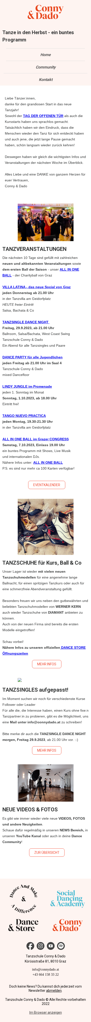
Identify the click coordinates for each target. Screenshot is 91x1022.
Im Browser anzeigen (45, 1012)
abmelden (54, 991)
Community (46, 67)
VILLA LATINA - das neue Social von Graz (36, 287)
